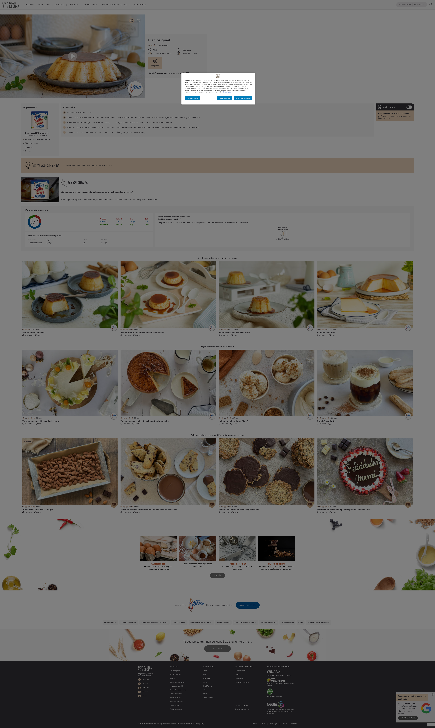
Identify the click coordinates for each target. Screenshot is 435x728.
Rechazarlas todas (224, 98)
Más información (226, 92)
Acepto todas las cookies (243, 98)
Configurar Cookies (192, 98)
